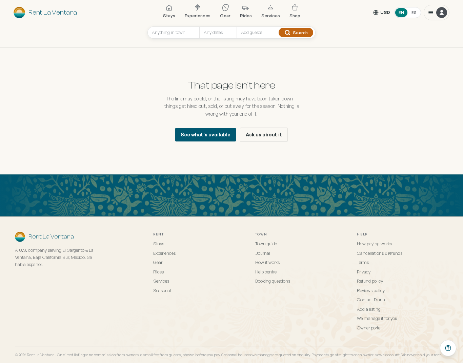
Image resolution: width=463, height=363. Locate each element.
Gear (225, 15)
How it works (267, 262)
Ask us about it (264, 134)
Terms (363, 262)
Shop (294, 15)
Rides (246, 15)
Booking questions (272, 281)
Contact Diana (371, 299)
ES (414, 12)
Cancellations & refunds (379, 253)
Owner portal (369, 327)
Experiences (197, 15)
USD (385, 12)
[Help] (448, 348)
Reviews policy (371, 290)
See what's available (205, 134)
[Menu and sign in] (436, 12)
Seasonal (162, 290)
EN (401, 12)
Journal (262, 253)
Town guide (266, 243)
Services (270, 15)
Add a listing (369, 309)
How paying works (374, 243)
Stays (169, 15)
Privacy (363, 271)
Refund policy (370, 281)
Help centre (266, 271)
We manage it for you (377, 318)
